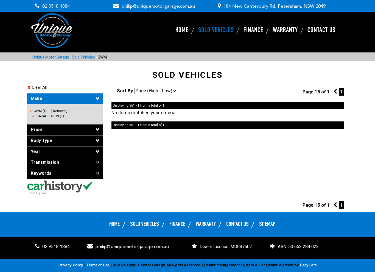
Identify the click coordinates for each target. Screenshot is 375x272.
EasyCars (308, 265)
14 (336, 92)
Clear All (39, 87)
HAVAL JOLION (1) (50, 116)
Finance (253, 30)
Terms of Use (98, 265)
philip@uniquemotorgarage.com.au (158, 6)
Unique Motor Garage (50, 57)
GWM (102, 57)
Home (182, 30)
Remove (59, 111)
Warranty (285, 30)
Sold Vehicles (216, 30)
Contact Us (321, 30)
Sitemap (267, 224)
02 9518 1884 (56, 6)
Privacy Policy (71, 265)
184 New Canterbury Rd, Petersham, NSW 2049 (274, 6)
